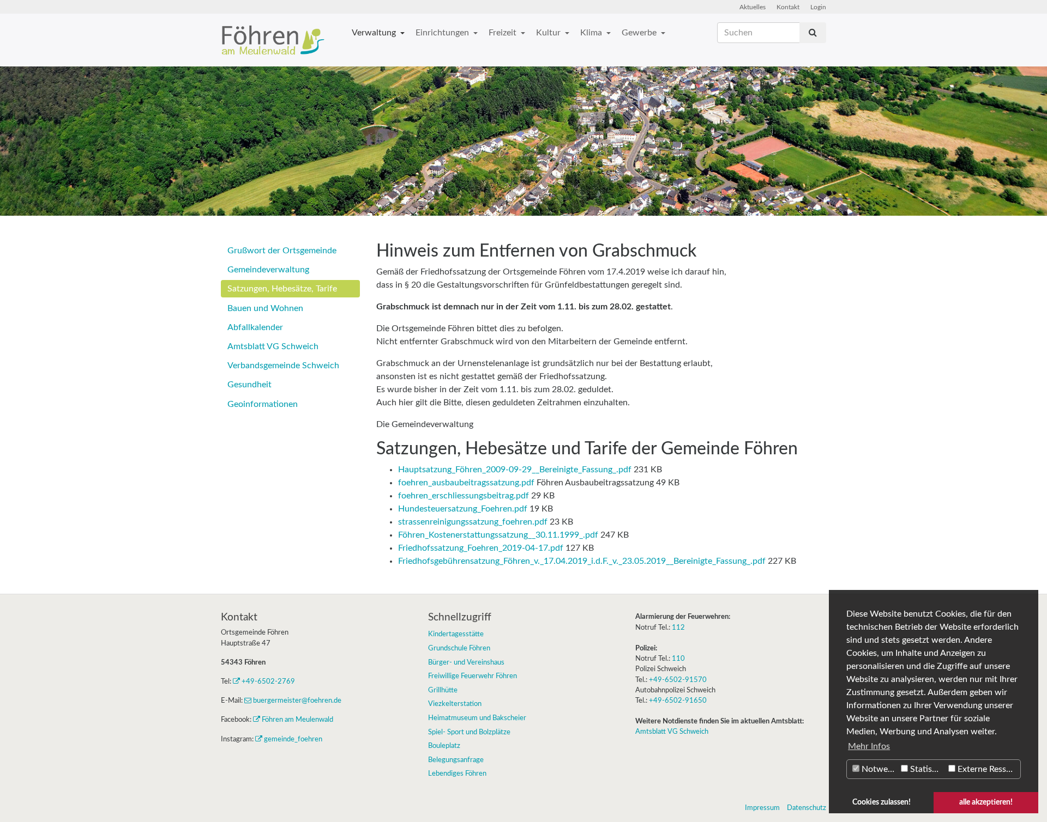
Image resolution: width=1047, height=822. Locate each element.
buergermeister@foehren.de (297, 700)
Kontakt (788, 7)
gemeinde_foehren (293, 739)
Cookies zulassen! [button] (881, 802)
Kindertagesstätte (456, 634)
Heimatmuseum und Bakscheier (477, 718)
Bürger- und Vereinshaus (466, 662)
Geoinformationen (262, 404)
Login (818, 7)
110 (678, 658)
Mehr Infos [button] (869, 746)
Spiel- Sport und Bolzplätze (469, 732)
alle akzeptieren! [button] (986, 802)
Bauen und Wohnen (265, 308)
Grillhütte (443, 690)
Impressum (762, 808)
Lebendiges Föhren (457, 773)
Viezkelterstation (455, 704)
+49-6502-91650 (678, 700)
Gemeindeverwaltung (268, 269)
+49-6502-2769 (268, 681)
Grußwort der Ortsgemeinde (281, 250)
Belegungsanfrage (456, 760)
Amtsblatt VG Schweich (272, 346)
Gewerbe (640, 32)
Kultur (549, 32)
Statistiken (927, 769)
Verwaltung (375, 32)
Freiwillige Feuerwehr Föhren (472, 676)
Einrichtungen (443, 32)
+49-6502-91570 (678, 680)
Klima (592, 32)
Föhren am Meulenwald (297, 719)
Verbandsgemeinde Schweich (283, 365)
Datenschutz (806, 808)
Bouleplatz (444, 745)
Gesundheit (249, 384)
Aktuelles (752, 7)
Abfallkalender (255, 327)
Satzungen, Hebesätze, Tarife (282, 288)
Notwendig (878, 769)
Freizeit (504, 32)
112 (678, 627)
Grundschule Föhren (459, 648)
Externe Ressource (987, 769)
